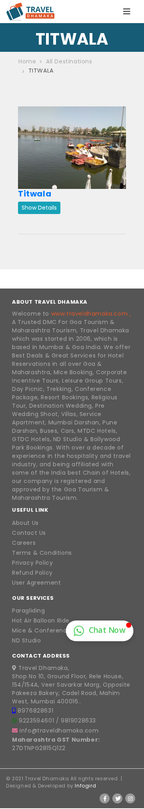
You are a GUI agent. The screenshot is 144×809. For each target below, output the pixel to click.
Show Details (39, 208)
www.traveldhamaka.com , (91, 314)
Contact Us (29, 533)
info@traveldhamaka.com (59, 730)
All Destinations (69, 61)
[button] (26, 147)
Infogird (85, 785)
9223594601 (37, 721)
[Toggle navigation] (127, 12)
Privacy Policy (32, 563)
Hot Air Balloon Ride (41, 620)
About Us (25, 523)
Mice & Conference (41, 630)
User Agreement (36, 583)
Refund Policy (32, 573)
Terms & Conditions (42, 553)
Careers (24, 543)
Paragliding (28, 611)
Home (27, 61)
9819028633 (78, 721)
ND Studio (26, 640)
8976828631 (35, 711)
